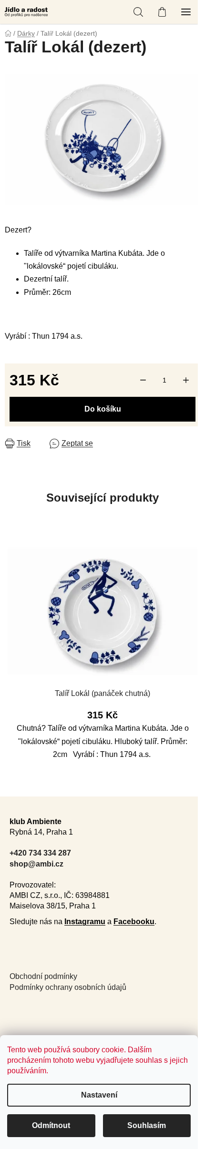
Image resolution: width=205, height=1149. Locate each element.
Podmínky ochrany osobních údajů (68, 987)
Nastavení (99, 1095)
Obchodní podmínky (43, 976)
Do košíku (102, 409)
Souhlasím (146, 1125)
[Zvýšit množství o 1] (185, 380)
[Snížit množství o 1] (143, 380)
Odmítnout (51, 1125)
